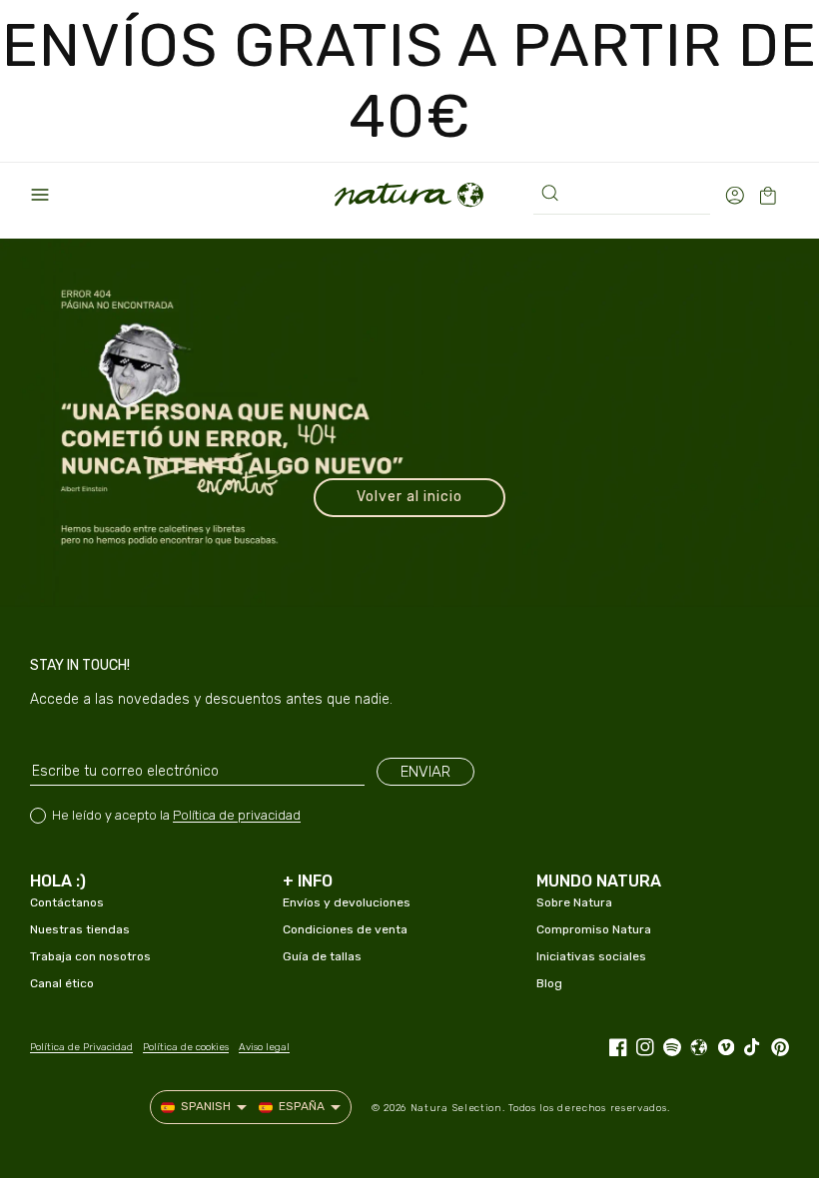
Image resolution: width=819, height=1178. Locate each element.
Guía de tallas (322, 956)
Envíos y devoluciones (346, 902)
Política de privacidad (237, 815)
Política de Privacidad (81, 1047)
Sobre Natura (574, 902)
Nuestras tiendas (80, 929)
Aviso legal (264, 1047)
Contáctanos (67, 902)
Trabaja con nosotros (90, 956)
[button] (40, 195)
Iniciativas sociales (591, 956)
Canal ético (62, 983)
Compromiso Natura (593, 929)
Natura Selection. (457, 1108)
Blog (549, 983)
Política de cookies (186, 1047)
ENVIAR (425, 772)
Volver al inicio (409, 496)
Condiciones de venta (345, 929)
